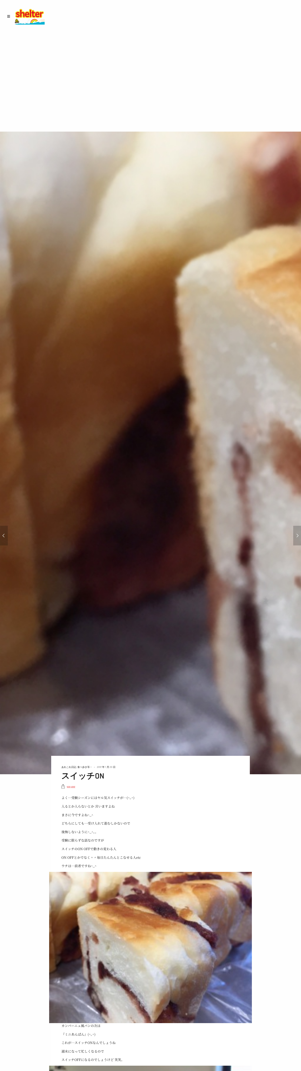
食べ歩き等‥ (84, 767)
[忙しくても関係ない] (297, 535)
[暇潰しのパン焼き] (4, 535)
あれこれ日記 (68, 767)
